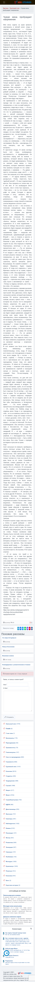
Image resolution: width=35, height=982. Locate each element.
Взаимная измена (8, 656)
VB (27, 628)
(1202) (11, 861)
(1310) (13, 766)
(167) (11, 833)
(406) (11, 776)
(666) (11, 762)
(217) (10, 790)
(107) (12, 752)
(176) (12, 738)
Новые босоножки (8, 647)
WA (25, 628)
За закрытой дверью (9, 638)
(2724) (10, 795)
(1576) (13, 724)
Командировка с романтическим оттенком (16, 664)
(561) (10, 838)
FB (20, 628)
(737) (11, 814)
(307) (11, 847)
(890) (15, 757)
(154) (11, 857)
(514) (11, 871)
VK (32, 628)
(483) (9, 804)
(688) (12, 781)
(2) (8, 880)
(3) (13, 885)
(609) (11, 842)
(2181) (10, 828)
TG (18, 628)
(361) (11, 819)
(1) (10, 733)
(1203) (12, 866)
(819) (11, 876)
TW (23, 628)
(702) (14, 800)
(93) (12, 743)
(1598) (10, 785)
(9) (9, 728)
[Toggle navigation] (4, 2)
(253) (12, 809)
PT (29, 628)
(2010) (11, 771)
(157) (11, 852)
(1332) (12, 823)
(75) (12, 747)
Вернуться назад (8, 628)
